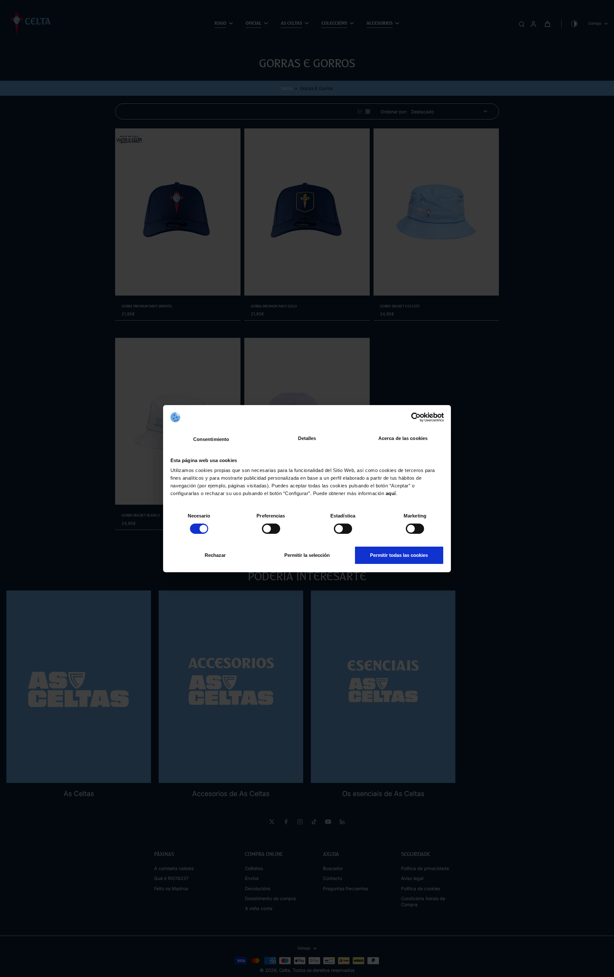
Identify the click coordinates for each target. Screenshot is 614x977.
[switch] (271, 529)
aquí (391, 493)
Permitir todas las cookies (399, 555)
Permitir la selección (307, 555)
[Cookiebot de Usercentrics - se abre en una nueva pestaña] (416, 417)
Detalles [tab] (307, 438)
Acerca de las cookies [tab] (403, 438)
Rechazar (215, 555)
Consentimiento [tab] (211, 439)
